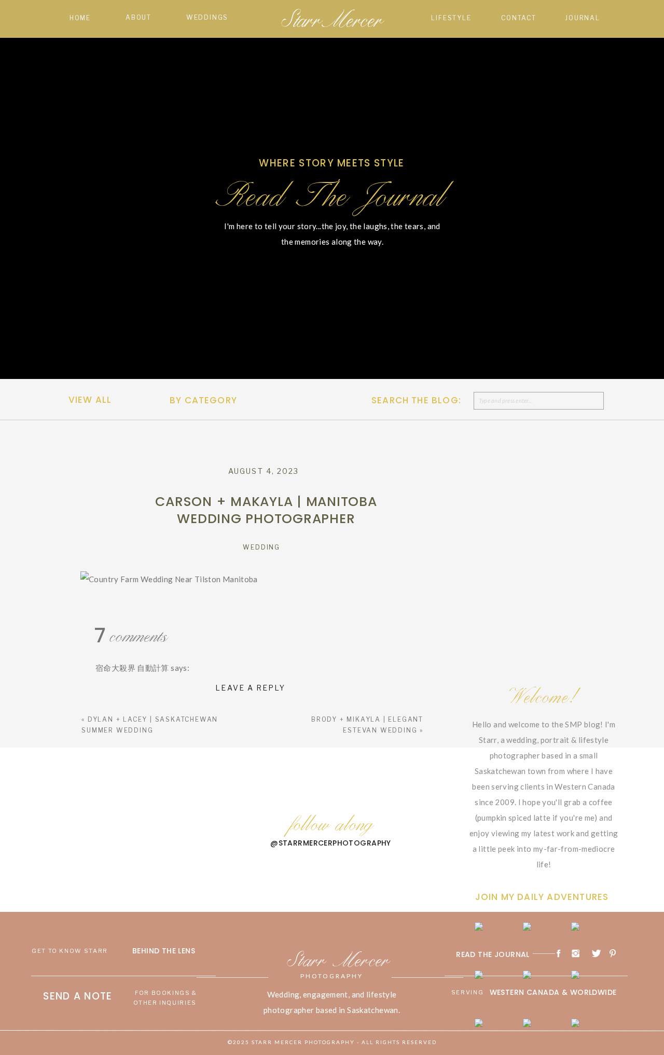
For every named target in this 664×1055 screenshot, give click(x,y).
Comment (100, 733)
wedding (261, 547)
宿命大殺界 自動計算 (132, 667)
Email (93, 919)
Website (95, 956)
